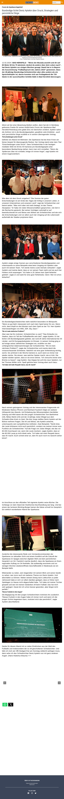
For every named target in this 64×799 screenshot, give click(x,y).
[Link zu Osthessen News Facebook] (28, 794)
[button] (2, 2)
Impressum (32, 784)
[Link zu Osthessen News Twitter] (35, 794)
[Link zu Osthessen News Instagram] (32, 794)
